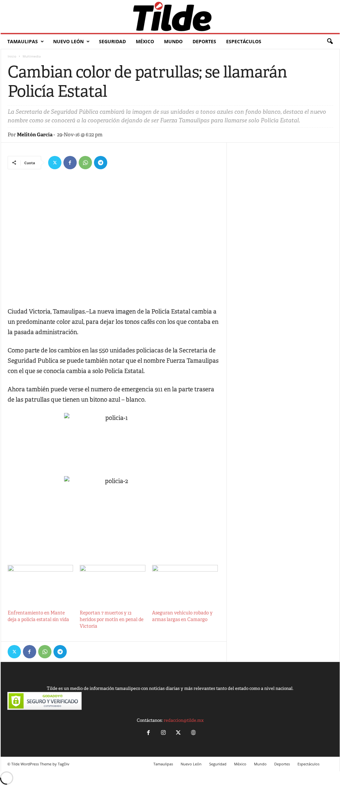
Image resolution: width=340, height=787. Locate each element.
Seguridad (112, 41)
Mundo (173, 41)
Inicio (12, 56)
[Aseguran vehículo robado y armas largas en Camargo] (185, 583)
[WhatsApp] (85, 162)
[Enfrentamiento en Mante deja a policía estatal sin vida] (40, 583)
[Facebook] (70, 162)
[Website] (193, 733)
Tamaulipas (22, 41)
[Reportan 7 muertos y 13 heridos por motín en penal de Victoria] (112, 583)
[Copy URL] (116, 162)
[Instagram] (163, 733)
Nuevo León (68, 41)
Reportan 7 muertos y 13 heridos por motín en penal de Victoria (111, 619)
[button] (329, 41)
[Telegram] (100, 162)
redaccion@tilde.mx (184, 720)
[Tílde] (170, 16)
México (145, 41)
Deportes (204, 41)
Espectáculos (243, 41)
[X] (54, 162)
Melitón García (34, 134)
